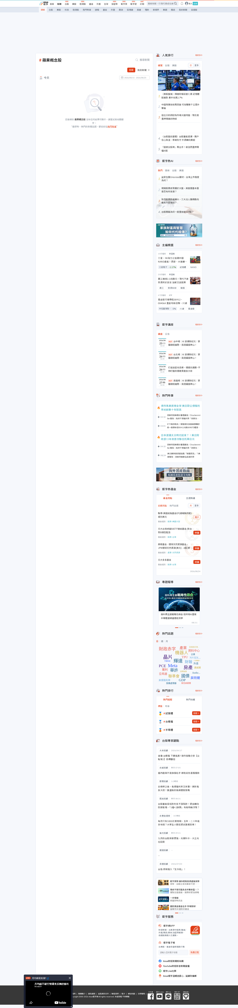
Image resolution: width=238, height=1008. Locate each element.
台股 (67, 3)
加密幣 (114, 3)
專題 (165, 9)
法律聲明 (141, 993)
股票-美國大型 (174, 521)
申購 (197, 532)
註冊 (195, 3)
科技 (67, 9)
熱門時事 (87, 9)
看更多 (198, 55)
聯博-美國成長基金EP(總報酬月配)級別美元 (175, 514)
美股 (74, 3)
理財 (147, 9)
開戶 (197, 517)
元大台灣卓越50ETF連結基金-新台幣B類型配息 (175, 530)
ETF (170, 295)
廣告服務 (91, 993)
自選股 (194, 9)
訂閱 (142, 3)
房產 (139, 9)
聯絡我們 (115, 993)
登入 (190, 3)
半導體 (169, 729)
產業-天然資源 (174, 552)
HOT (170, 341)
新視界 (156, 9)
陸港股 (83, 3)
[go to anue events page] (182, 3)
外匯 (99, 3)
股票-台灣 (172, 537)
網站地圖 (131, 993)
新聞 (59, 3)
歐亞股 (172, 254)
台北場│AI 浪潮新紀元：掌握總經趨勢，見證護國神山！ (184, 356)
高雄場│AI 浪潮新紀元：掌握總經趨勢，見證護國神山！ (184, 382)
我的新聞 (183, 9)
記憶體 (169, 713)
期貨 (121, 9)
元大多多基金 (164, 559)
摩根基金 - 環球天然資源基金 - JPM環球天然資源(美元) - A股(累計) (174, 546)
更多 (197, 65)
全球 (106, 3)
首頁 (52, 3)
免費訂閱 (194, 952)
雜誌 (173, 9)
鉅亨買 (124, 3)
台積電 (169, 721)
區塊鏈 (130, 9)
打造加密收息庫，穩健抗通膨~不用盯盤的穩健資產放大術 (184, 369)
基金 (91, 3)
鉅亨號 (133, 3)
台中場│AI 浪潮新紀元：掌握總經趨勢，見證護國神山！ (184, 343)
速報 (97, 9)
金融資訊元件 (103, 993)
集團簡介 (81, 993)
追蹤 (131, 70)
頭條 (43, 9)
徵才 (123, 993)
